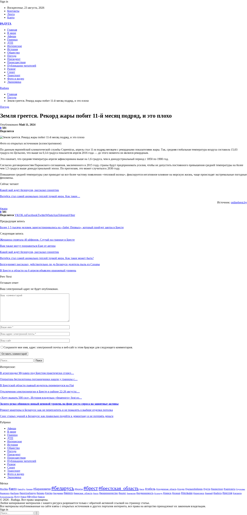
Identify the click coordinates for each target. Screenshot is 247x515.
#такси (23, 497)
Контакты (13, 10)
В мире (11, 33)
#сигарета (237, 493)
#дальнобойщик (194, 489)
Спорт (11, 72)
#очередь (158, 493)
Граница (12, 39)
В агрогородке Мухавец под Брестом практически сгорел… (37, 373)
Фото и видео (15, 78)
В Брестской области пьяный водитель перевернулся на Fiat (37, 385)
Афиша (11, 36)
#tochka (4, 488)
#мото (96, 493)
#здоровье (240, 489)
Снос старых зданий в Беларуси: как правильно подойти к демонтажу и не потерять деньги (56, 416)
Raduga (4, 88)
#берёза (79, 489)
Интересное (14, 46)
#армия (29, 489)
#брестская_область (119, 488)
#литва (48, 493)
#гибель (150, 489)
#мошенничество (108, 493)
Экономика (14, 81)
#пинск (167, 493)
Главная (12, 29)
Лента (11, 14)
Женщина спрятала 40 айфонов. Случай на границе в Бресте (37, 239)
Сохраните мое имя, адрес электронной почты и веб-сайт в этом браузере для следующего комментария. (68, 347)
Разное (11, 68)
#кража (40, 493)
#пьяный (209, 493)
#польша (187, 493)
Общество (13, 52)
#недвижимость (145, 493)
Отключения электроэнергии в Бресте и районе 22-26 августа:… (40, 391)
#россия (227, 493)
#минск (68, 493)
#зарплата (229, 488)
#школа (41, 496)
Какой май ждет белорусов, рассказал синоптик (29, 190)
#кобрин (14, 493)
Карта (10, 17)
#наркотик (131, 493)
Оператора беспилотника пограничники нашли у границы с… (39, 379)
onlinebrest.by (239, 202)
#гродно (181, 489)
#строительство (7, 497)
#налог (122, 493)
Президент (13, 59)
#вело (141, 489)
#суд (17, 496)
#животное (217, 488)
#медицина (58, 493)
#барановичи (42, 489)
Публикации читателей (21, 65)
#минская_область (83, 493)
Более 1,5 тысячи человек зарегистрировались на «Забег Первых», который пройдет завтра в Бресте (62, 227)
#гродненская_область (166, 489)
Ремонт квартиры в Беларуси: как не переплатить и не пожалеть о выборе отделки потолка (56, 409)
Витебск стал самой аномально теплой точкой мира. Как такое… (40, 196)
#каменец (5, 493)
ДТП (10, 42)
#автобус (21, 489)
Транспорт (13, 75)
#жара (3, 208)
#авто (13, 489)
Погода (11, 55)
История (12, 49)
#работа (217, 493)
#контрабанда (28, 493)
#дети (206, 488)
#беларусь (62, 488)
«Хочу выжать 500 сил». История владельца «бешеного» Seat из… (41, 397)
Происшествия (16, 62)
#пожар (176, 493)
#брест (91, 488)
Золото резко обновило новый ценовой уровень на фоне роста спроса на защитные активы (59, 403)
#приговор (198, 493)
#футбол (32, 496)
